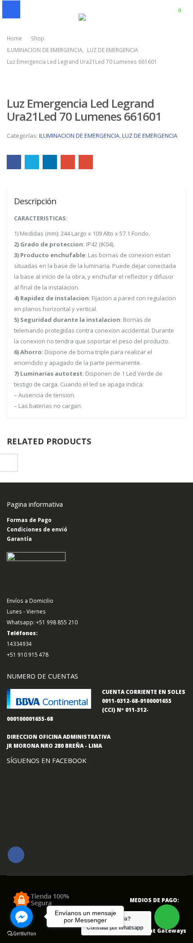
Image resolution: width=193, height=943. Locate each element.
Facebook (14, 162)
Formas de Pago (29, 519)
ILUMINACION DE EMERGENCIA (79, 136)
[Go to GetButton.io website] (21, 934)
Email (86, 162)
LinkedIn (50, 162)
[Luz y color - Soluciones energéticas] (96, 17)
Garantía (19, 538)
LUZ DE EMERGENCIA (149, 136)
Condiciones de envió (37, 529)
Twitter (32, 162)
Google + (68, 162)
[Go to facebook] (21, 916)
